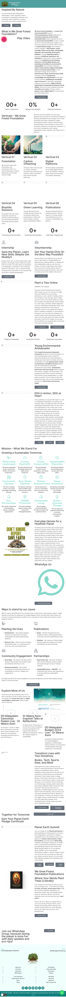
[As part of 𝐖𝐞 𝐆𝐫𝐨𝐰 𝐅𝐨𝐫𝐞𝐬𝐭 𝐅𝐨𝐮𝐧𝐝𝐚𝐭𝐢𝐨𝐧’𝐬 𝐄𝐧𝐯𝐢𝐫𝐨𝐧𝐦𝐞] (17, 923)
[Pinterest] (33, 988)
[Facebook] (29, 988)
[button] (36, 699)
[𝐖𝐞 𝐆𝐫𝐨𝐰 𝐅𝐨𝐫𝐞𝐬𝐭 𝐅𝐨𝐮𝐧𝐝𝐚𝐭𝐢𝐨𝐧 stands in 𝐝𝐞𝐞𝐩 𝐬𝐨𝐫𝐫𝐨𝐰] (6, 923)
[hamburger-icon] (63, 3)
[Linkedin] (23, 988)
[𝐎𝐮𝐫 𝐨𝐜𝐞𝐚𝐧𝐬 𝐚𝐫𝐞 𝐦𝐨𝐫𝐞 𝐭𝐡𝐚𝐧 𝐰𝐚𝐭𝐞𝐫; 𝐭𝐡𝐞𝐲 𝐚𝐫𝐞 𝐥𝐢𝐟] (59, 923)
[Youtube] (36, 988)
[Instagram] (26, 988)
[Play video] (4, 39)
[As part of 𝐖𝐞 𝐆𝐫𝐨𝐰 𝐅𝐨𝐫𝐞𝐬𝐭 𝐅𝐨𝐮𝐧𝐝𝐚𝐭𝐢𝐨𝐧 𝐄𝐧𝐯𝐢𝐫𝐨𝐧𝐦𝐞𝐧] (27, 923)
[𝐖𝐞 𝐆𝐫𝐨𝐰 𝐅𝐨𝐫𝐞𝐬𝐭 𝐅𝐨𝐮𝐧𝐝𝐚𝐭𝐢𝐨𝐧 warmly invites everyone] (49, 923)
